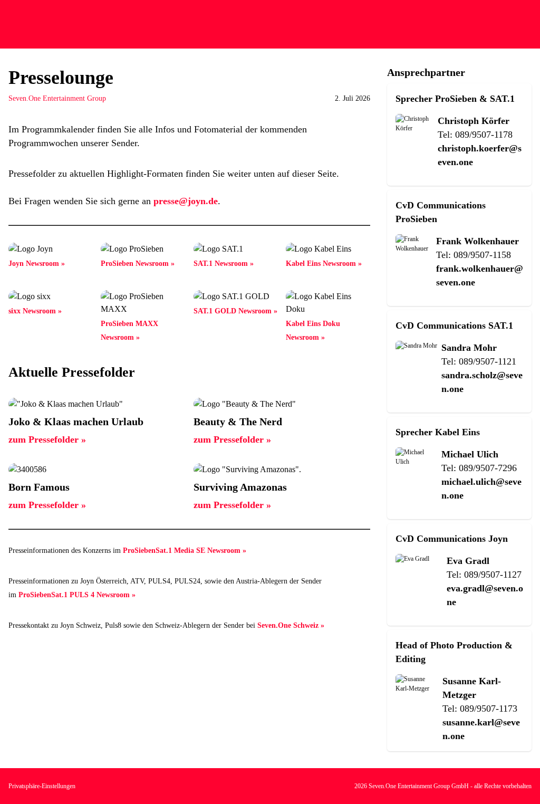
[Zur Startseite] (24, 24)
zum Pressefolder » (47, 439)
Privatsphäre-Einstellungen (41, 786)
